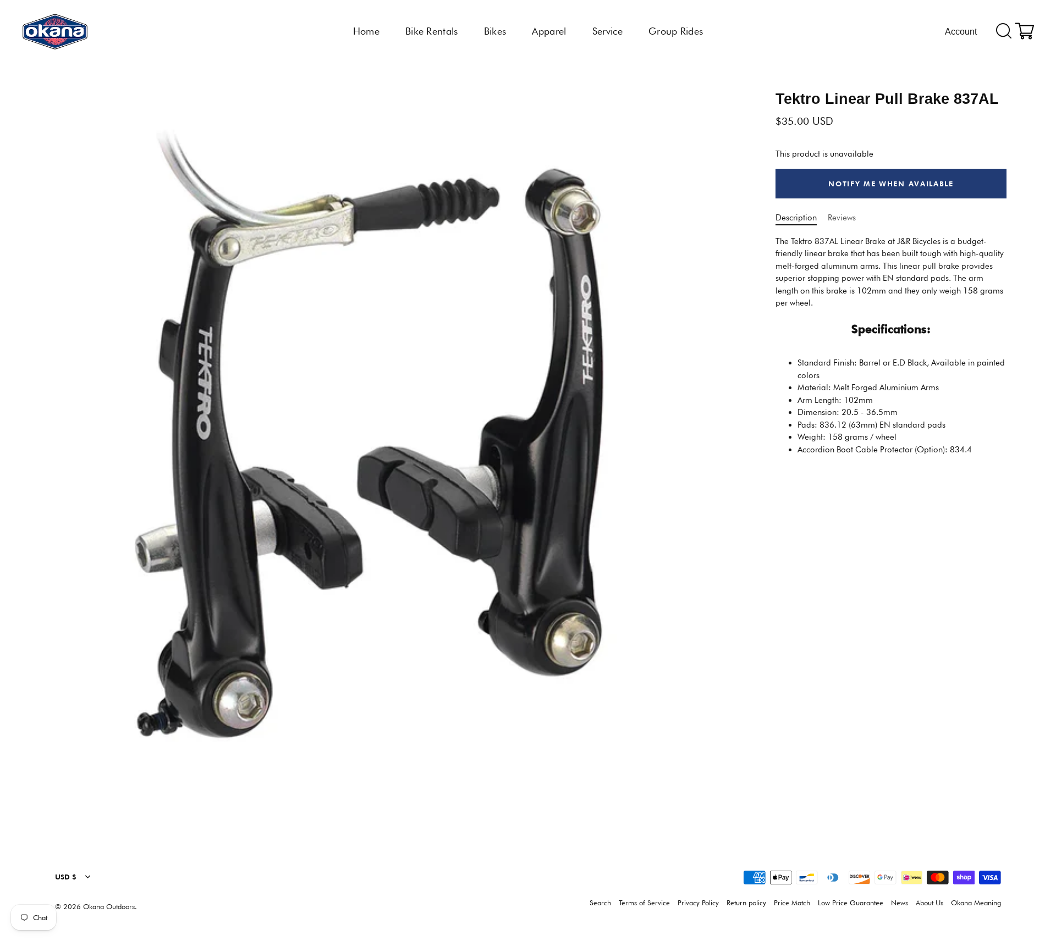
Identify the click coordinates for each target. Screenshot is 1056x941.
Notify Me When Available (891, 183)
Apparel (549, 31)
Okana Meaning (976, 903)
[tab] (891, 349)
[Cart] (1024, 31)
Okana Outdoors (109, 907)
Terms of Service (644, 903)
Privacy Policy (698, 903)
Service (607, 31)
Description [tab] (796, 218)
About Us (929, 903)
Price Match (792, 903)
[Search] (1004, 31)
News (899, 903)
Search (600, 903)
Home (366, 31)
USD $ (65, 877)
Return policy (746, 903)
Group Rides (675, 31)
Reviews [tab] (842, 218)
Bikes (495, 31)
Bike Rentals (431, 31)
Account (961, 31)
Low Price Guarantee (850, 903)
